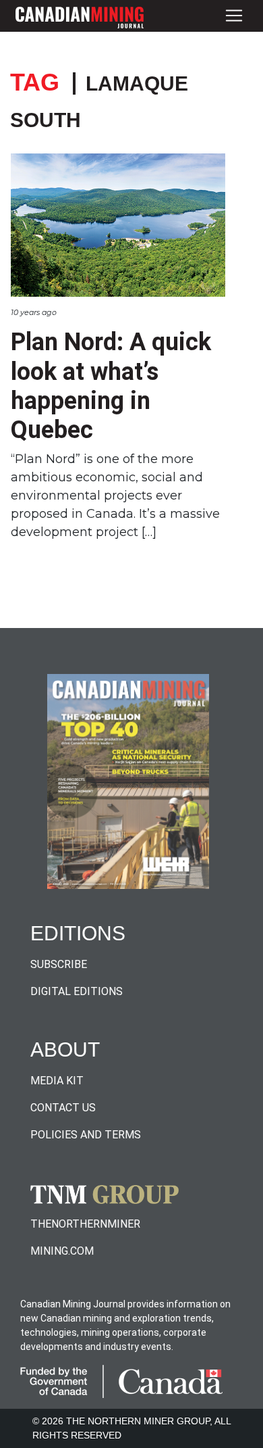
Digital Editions (76, 991)
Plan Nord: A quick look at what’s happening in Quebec (111, 386)
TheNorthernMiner (85, 1223)
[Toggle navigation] (234, 16)
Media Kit (57, 1080)
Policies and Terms (85, 1134)
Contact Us (63, 1107)
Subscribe (58, 964)
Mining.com (62, 1251)
